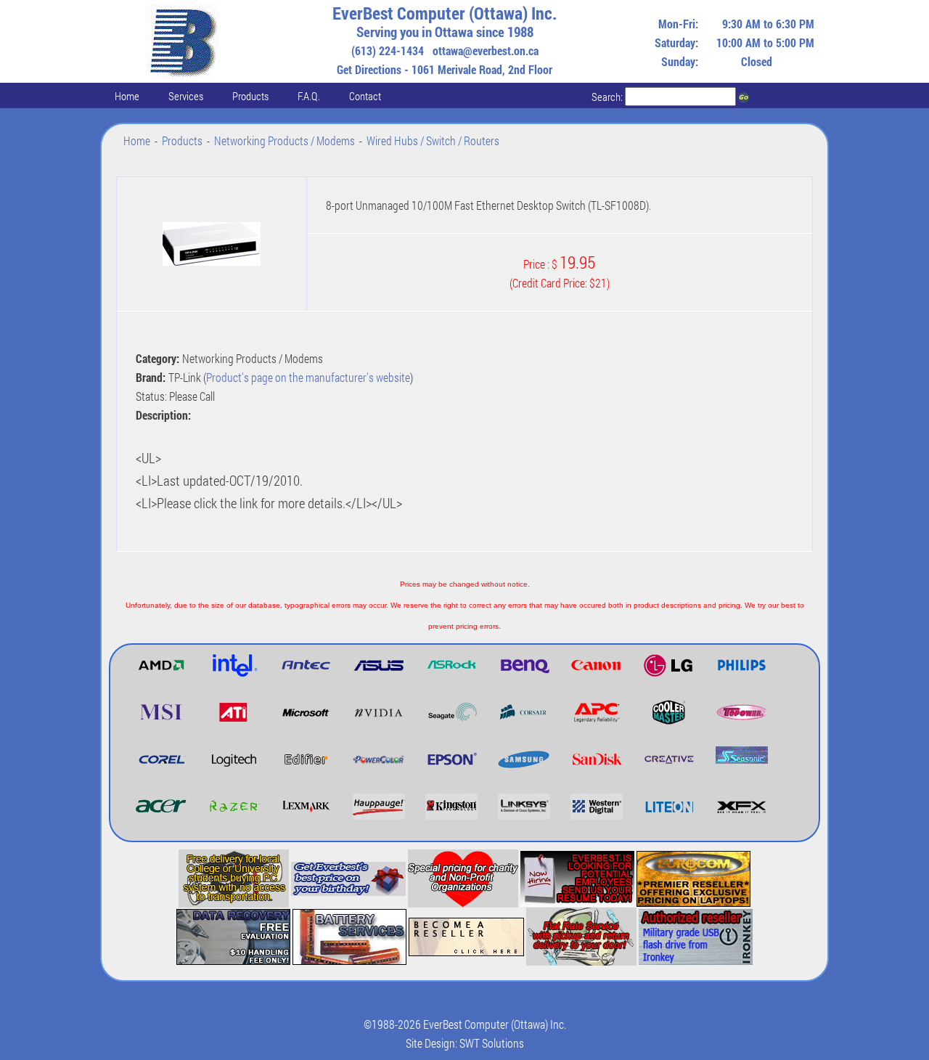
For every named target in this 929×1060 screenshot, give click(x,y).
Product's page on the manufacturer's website (308, 377)
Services (185, 96)
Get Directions (369, 69)
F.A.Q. (309, 96)
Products (250, 96)
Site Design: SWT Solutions (465, 1043)
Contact (365, 96)
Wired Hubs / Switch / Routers (433, 140)
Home (127, 96)
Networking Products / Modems (284, 140)
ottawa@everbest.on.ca (486, 50)
